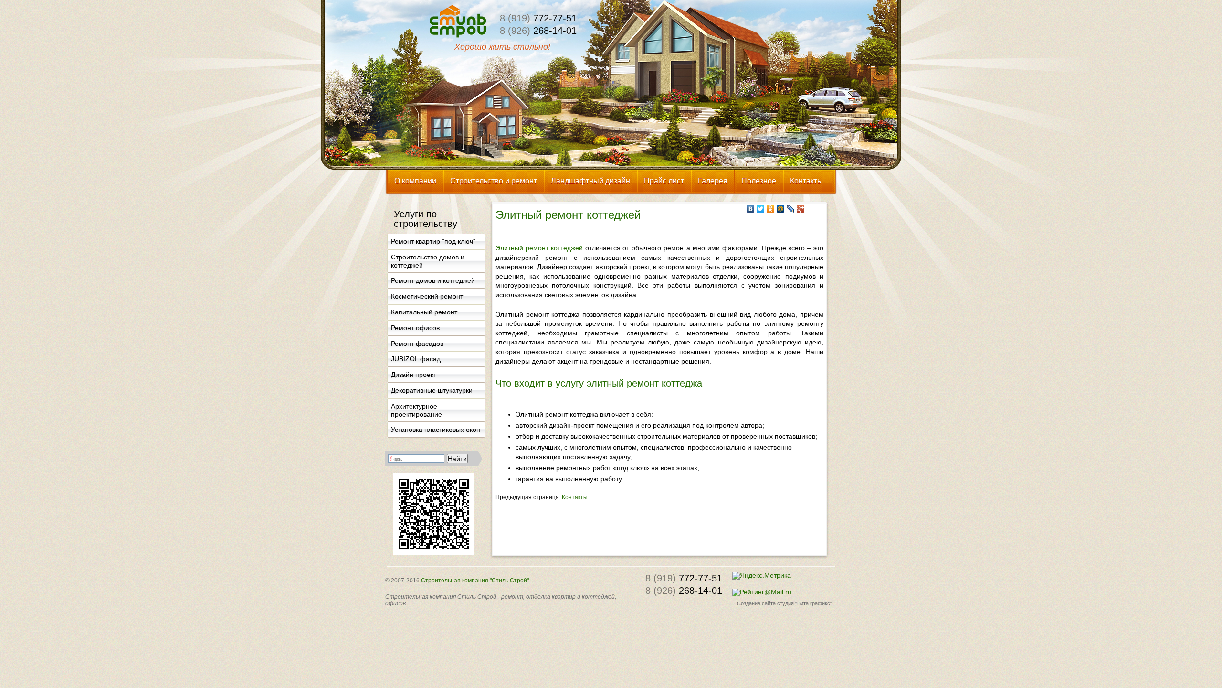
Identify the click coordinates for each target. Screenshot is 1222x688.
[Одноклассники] (771, 209)
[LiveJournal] (791, 209)
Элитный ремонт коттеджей (539, 248)
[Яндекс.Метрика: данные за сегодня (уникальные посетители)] (761, 576)
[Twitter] (761, 209)
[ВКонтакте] (751, 209)
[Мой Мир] (781, 209)
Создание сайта (756, 603)
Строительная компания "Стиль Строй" (475, 580)
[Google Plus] (801, 209)
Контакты (575, 497)
